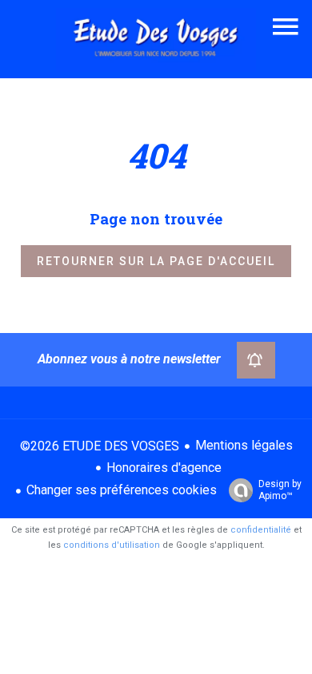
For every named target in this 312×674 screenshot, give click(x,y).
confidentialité (260, 530)
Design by (280, 490)
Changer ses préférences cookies (121, 490)
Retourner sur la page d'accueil (156, 261)
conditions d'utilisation (111, 545)
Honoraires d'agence (164, 467)
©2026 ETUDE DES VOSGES (99, 446)
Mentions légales (244, 445)
